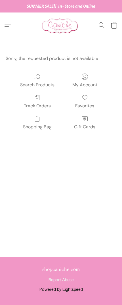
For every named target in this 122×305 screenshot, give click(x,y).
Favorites (84, 106)
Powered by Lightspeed (61, 290)
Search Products (37, 85)
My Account (84, 85)
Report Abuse (61, 280)
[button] (61, 25)
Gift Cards (84, 127)
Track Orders (37, 106)
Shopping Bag (37, 127)
